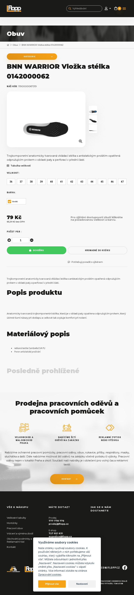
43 (81, 181)
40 (51, 181)
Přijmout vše (52, 583)
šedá (15, 201)
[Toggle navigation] (124, 8)
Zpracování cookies (49, 574)
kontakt (66, 479)
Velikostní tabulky (16, 517)
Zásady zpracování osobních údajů (109, 581)
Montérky (12, 523)
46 (112, 181)
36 (11, 181)
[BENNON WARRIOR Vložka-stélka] (93, 119)
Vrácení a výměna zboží (20, 533)
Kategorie (29, 56)
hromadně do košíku (97, 250)
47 (122, 181)
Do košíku (38, 250)
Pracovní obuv (15, 528)
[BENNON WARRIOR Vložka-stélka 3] (93, 110)
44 (92, 181)
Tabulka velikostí (21, 166)
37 (21, 181)
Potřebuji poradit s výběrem (87, 262)
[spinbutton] (20, 240)
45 (102, 181)
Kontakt (11, 547)
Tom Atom (118, 584)
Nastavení (82, 583)
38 (31, 181)
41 (61, 181)
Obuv (15, 45)
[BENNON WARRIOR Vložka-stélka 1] (46, 119)
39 (41, 181)
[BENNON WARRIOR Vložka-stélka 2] (93, 128)
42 (71, 181)
